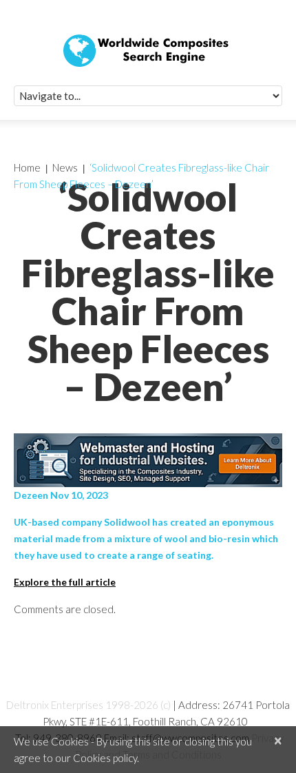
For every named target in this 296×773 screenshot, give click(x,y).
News (65, 167)
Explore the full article (65, 582)
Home (27, 167)
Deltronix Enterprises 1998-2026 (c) (88, 705)
